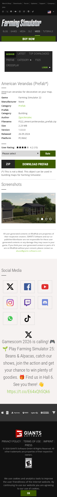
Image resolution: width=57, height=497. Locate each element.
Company (51, 3)
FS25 (38, 60)
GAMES (14, 31)
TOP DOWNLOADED (39, 53)
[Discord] (29, 11)
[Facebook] (11, 11)
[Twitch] (24, 11)
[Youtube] (16, 11)
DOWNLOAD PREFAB (35, 164)
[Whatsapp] (3, 11)
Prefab (22, 105)
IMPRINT (48, 441)
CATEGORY (23, 60)
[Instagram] (20, 11)
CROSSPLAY (12, 65)
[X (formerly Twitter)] (7, 11)
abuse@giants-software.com (28, 251)
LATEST (22, 53)
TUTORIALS (48, 31)
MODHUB (10, 54)
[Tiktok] (33, 11)
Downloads (17, 3)
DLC (30, 31)
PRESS (28, 445)
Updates (34, 3)
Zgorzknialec (25, 117)
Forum (26, 3)
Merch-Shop (6, 3)
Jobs (3, 7)
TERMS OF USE (32, 441)
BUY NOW (28, 39)
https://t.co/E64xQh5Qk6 (28, 391)
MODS (37, 31)
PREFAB (10, 60)
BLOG (5, 31)
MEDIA (22, 31)
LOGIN (45, 67)
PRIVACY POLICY (11, 441)
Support (42, 3)
